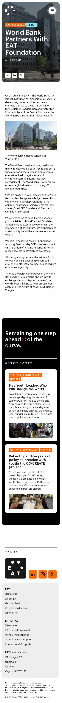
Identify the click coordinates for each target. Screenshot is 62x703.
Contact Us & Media (16, 608)
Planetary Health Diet (17, 635)
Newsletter (11, 613)
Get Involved (12, 603)
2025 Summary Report (18, 639)
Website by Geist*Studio (36, 697)
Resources (11, 594)
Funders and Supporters (19, 644)
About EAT (11, 599)
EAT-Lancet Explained (17, 630)
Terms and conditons (15, 685)
